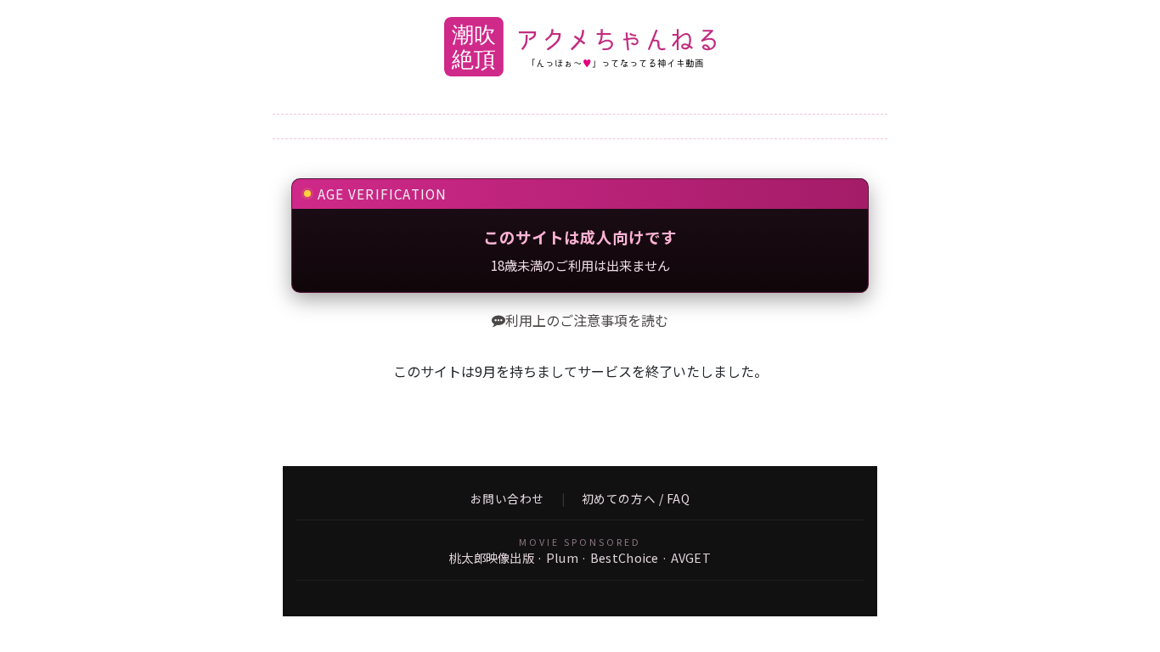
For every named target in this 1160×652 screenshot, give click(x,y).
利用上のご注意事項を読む (586, 320)
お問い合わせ (507, 499)
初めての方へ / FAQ (636, 499)
